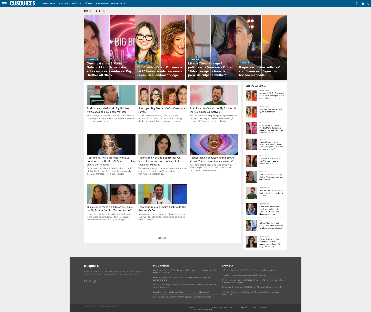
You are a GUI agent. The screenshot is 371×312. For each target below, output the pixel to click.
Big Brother (49, 4)
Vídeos (88, 4)
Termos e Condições (259, 307)
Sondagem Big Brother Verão (111, 4)
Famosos (63, 4)
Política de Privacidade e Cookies (222, 307)
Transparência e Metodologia (203, 309)
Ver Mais (162, 238)
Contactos (192, 307)
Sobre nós (243, 307)
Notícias (76, 4)
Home (202, 307)
